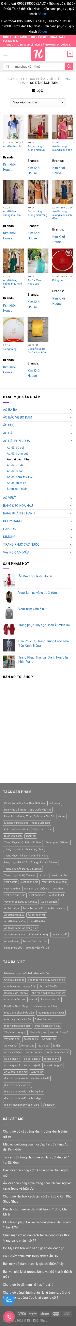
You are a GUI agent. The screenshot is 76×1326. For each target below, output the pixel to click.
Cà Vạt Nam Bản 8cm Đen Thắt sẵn (24, 803)
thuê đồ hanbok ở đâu (47, 1025)
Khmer (61, 816)
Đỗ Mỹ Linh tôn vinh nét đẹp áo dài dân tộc (33, 1248)
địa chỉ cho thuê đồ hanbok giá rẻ (23, 1091)
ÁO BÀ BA (10, 410)
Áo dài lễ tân (15, 471)
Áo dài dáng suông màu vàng (37, 213)
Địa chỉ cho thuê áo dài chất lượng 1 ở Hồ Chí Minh (35, 1212)
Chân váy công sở (14, 999)
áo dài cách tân (13, 1052)
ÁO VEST (9, 498)
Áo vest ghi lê (59, 934)
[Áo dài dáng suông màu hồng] (62, 127)
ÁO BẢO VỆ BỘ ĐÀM (17, 417)
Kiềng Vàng (10, 349)
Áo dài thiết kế (16, 483)
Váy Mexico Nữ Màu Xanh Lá (20, 901)
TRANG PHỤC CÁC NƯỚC (21, 544)
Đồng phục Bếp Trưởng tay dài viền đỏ (26, 947)
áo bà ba (43, 1045)
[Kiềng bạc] (62, 261)
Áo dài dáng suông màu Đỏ (36, 147)
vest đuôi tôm (37, 895)
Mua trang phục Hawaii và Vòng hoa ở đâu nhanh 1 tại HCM (37, 1224)
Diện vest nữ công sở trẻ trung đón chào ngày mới (35, 1172)
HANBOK (9, 529)
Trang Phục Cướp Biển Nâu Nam (23, 842)
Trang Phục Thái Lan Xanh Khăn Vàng (26, 855)
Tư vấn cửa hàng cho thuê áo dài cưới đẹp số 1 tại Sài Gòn (36, 1159)
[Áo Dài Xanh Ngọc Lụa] (38, 261)
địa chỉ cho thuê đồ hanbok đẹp (22, 1098)
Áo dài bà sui (15, 447)
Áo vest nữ (10, 1045)
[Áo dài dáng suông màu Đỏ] (38, 127)
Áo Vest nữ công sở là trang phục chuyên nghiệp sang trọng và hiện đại (37, 1185)
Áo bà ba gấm (49, 901)
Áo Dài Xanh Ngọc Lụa (35, 281)
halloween (55, 803)
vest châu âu (59, 875)
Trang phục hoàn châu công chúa (24, 849)
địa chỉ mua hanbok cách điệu (21, 1104)
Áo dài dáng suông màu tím (12, 213)
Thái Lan (31, 835)
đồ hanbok (49, 1104)
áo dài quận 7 (12, 1065)
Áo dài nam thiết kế (20, 477)
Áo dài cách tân (12, 146)
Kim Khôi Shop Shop (16, 1006)
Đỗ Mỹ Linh (36, 1071)
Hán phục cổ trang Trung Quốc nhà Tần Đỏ (29, 816)
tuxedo (44, 875)
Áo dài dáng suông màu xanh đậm (62, 215)
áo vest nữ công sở (15, 1071)
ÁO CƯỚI (9, 425)
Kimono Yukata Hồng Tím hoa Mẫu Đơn (27, 822)
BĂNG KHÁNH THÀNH (19, 513)
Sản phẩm (37, 79)
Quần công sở (43, 1019)
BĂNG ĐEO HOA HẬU (18, 506)
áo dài (56, 1045)
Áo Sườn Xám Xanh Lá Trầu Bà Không (26, 934)
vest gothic (10, 881)
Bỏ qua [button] (42, 14)
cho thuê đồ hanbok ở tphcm (48, 992)
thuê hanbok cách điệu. (17, 1025)
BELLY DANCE (13, 521)
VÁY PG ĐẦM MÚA (16, 552)
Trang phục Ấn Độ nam (44, 862)
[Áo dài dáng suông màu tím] (13, 192)
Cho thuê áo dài (48, 986)
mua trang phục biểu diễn (19, 1012)
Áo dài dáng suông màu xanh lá (12, 283)
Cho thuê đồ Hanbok (16, 992)
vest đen (58, 888)
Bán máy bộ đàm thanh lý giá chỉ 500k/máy (33, 1264)
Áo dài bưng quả (17, 453)
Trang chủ (15, 79)
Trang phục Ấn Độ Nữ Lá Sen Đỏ (23, 868)
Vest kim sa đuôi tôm (54, 881)
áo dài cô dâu (34, 1052)
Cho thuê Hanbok (14, 979)
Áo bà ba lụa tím (56, 908)
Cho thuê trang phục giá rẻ (19, 986)
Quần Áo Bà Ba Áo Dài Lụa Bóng (37, 350)
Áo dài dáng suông (15, 921)
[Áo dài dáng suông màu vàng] (38, 192)
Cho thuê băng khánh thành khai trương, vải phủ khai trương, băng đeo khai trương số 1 (36, 1295)
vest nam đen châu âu (36, 888)
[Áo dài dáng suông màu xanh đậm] (62, 192)
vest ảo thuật (56, 895)
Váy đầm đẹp (12, 1038)
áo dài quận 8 (32, 1065)
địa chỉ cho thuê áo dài (17, 1085)
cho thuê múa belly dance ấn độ (46, 979)
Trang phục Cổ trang (57, 842)
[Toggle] (71, 409)
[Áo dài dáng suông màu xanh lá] (13, 261)
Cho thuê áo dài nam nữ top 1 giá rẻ (28, 1285)
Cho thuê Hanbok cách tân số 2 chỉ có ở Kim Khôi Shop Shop (37, 1199)
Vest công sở (38, 1032)
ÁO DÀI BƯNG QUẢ (16, 441)
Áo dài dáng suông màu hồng (62, 147)
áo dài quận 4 (12, 1058)
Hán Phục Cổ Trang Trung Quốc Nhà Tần (27, 809)
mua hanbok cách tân (44, 1006)
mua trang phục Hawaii (51, 1012)
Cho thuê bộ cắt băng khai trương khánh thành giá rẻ (36, 1134)
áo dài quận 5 (32, 1058)
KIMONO (9, 537)
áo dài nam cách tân (57, 1052)
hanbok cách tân (50, 999)
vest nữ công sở (58, 1032)
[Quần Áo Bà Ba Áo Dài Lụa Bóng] (38, 329)
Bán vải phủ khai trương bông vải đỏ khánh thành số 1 (37, 1274)
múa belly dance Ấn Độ (17, 1019)
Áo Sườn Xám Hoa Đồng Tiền (21, 928)
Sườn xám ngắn (17, 489)
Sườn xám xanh (13, 835)
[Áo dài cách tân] (13, 127)
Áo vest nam (11, 941)
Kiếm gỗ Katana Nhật (16, 829)
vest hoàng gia (29, 881)
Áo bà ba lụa (11, 908)
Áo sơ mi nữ (49, 1038)
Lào (50, 829)
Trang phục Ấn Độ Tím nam (20, 875)
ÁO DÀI (8, 433)
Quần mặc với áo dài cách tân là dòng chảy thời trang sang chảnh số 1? (36, 1237)
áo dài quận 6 (51, 1058)
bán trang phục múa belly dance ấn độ (26, 973)
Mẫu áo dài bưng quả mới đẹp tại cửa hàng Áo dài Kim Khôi (35, 1147)
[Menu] (5, 54)
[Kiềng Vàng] (13, 329)
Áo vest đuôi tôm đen (34, 941)
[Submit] (69, 66)
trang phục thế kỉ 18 (15, 862)
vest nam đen (12, 888)
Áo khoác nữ (31, 1038)
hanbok (33, 999)
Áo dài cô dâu (16, 465)
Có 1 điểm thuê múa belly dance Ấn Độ (30, 1256)
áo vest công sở (53, 1065)
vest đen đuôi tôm (14, 895)
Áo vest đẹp (27, 1045)
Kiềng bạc (58, 280)
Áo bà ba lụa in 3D (33, 908)
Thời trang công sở (15, 1032)
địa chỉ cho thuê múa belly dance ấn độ (26, 1078)
